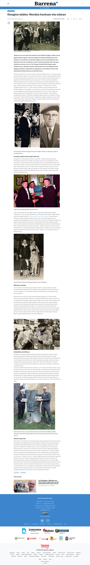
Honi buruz (26, 524)
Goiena (41, 554)
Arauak (49, 524)
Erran (17, 554)
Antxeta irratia (47, 552)
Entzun (68, 18)
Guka (63, 554)
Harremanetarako (57, 524)
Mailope (20, 556)
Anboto (39, 552)
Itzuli (74, 18)
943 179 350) (50, 501)
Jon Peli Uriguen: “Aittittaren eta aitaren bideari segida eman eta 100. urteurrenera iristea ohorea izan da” (48, 482)
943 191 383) (51, 507)
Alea (28, 552)
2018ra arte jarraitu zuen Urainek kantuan (38, 216)
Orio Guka (43, 556)
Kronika (14, 556)
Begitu (12, 554)
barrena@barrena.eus (45, 510)
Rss (65, 524)
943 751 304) (51, 503)
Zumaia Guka (68, 556)
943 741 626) (52, 505)
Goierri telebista (49, 554)
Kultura (16, 472)
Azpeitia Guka (61, 552)
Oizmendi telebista (34, 556)
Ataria (54, 552)
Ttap (50, 559)
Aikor (18, 552)
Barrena (78, 552)
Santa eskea (11, 11)
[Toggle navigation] (8, 3)
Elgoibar (45, 8)
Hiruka (77, 554)
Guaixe (57, 554)
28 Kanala (76, 556)
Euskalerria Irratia (26, 554)
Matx (40, 559)
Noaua (25, 556)
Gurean (45, 559)
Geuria (35, 554)
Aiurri (23, 552)
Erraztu (80, 18)
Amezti (33, 552)
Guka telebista (70, 554)
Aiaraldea (12, 552)
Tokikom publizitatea (45, 561)
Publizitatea (43, 524)
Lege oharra (34, 524)
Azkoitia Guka (70, 552)
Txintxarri (51, 556)
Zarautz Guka (59, 556)
